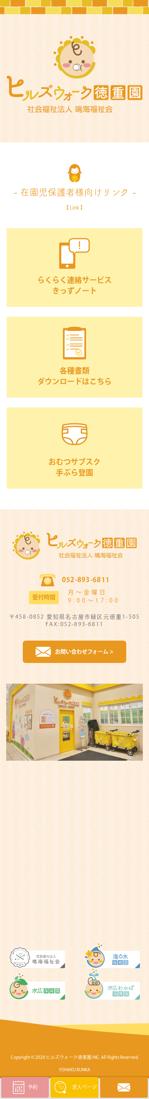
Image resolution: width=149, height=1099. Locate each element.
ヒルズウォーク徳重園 (68, 1057)
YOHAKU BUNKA (74, 1070)
